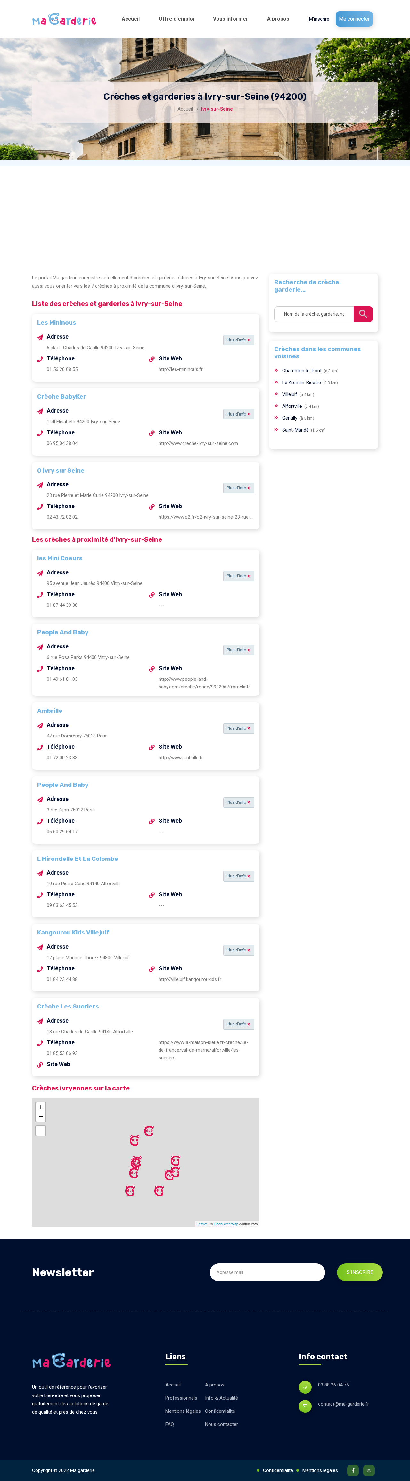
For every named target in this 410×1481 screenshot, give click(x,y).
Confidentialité (220, 1411)
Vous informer (230, 19)
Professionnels (181, 1398)
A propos (278, 19)
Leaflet (202, 1223)
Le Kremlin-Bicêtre (302, 382)
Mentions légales (183, 1411)
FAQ (169, 1424)
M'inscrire (319, 19)
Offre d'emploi (176, 19)
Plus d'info (237, 340)
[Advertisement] (205, 214)
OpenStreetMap (226, 1223)
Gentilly (290, 418)
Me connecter (354, 19)
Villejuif (290, 394)
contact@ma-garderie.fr (343, 1404)
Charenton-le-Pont (302, 371)
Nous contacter (221, 1424)
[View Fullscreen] (40, 1131)
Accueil (131, 19)
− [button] (41, 1116)
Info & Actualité (221, 1398)
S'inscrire (360, 1272)
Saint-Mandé (296, 430)
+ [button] (41, 1107)
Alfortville (292, 406)
